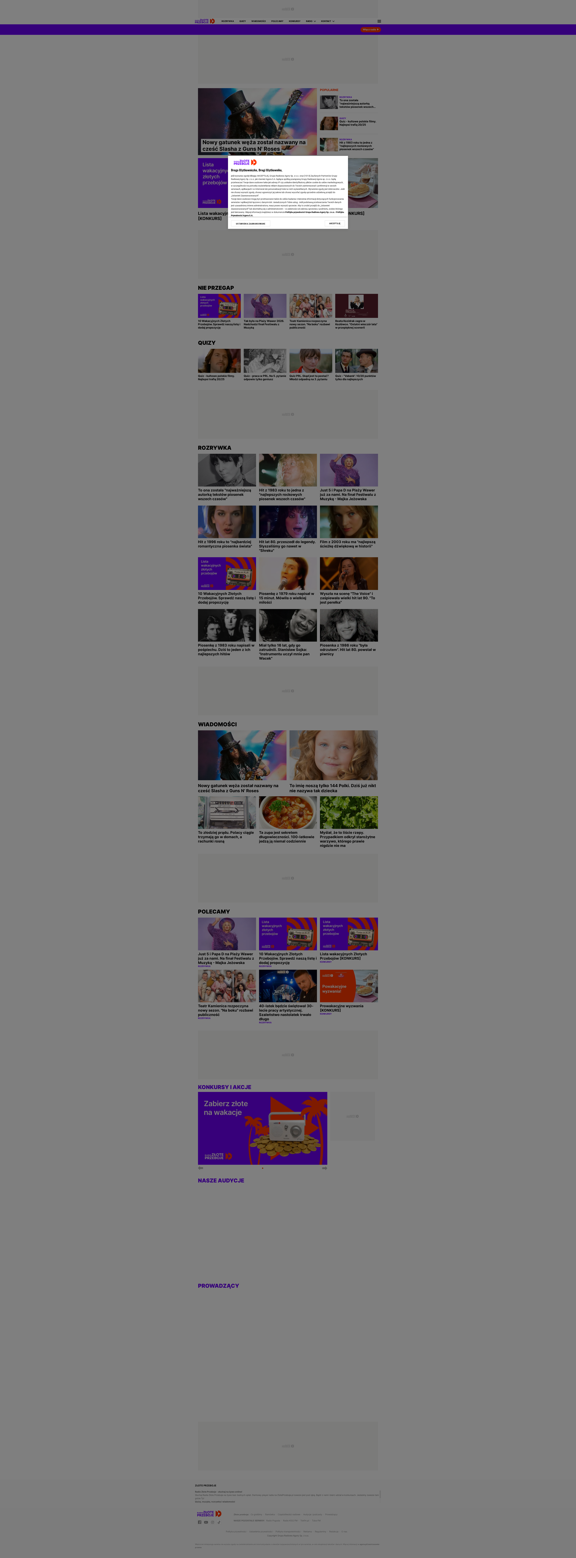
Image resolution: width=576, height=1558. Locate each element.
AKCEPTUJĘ (334, 223)
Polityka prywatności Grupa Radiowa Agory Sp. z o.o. (310, 212)
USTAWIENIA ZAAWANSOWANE (250, 224)
